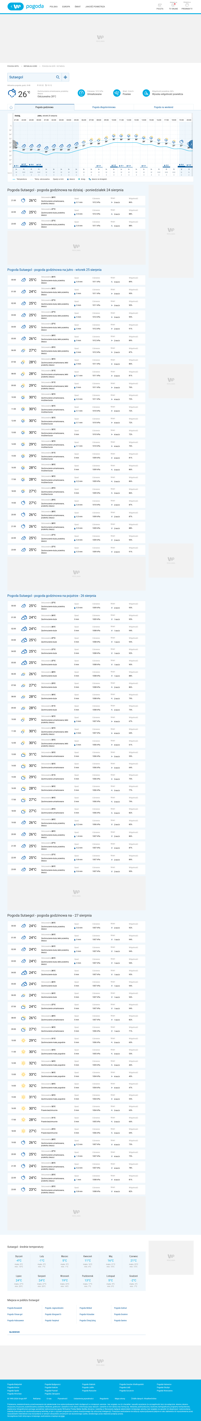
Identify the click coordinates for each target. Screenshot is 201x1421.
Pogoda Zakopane (52, 1394)
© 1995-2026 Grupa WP (17, 1398)
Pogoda (35, 6)
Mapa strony (120, 1398)
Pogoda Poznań (51, 1391)
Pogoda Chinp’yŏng (88, 1320)
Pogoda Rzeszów (89, 1391)
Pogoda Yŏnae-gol (14, 1314)
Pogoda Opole (13, 1391)
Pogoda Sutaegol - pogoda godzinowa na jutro (40, 270)
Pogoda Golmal (120, 1308)
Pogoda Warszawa (164, 1391)
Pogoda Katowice (164, 1384)
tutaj (63, 1416)
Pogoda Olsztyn (163, 1387)
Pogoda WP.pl (13, 66)
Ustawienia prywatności (84, 1398)
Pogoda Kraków (51, 1387)
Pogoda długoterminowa (104, 107)
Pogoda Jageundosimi (54, 1308)
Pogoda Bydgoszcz (52, 1384)
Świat (78, 6)
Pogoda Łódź (124, 1387)
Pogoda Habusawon (15, 1320)
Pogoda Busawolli (14, 1308)
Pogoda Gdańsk (88, 1384)
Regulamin (104, 1398)
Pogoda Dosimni (121, 1314)
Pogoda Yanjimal (52, 1320)
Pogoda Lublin (88, 1387)
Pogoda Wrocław (14, 1394)
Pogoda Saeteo (120, 1320)
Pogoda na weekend (163, 107)
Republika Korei (31, 66)
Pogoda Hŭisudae (87, 1314)
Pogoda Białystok (14, 1384)
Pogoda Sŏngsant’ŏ (53, 1314)
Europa (66, 6)
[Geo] (65, 77)
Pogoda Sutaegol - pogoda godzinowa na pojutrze (42, 596)
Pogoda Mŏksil (86, 1308)
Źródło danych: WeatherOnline (143, 1398)
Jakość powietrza (95, 6)
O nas (49, 1398)
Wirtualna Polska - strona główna (15, 6)
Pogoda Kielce (13, 1387)
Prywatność (63, 1398)
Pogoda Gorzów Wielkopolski (131, 1384)
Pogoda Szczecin (126, 1391)
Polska (54, 6)
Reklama (36, 1398)
